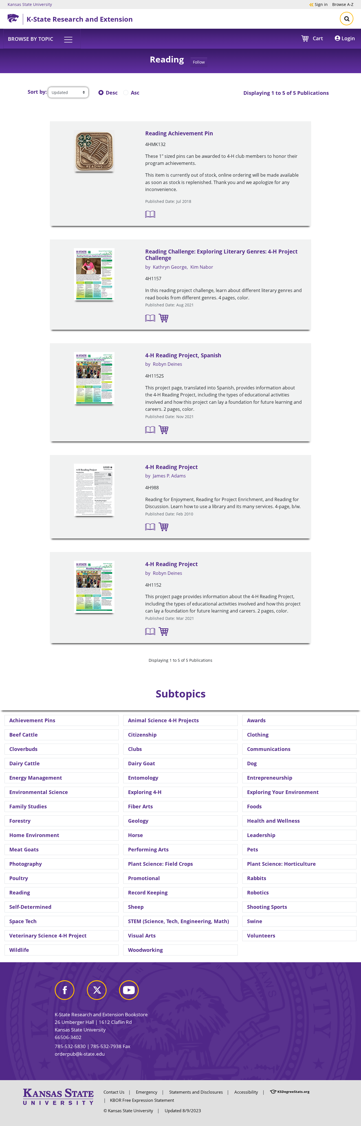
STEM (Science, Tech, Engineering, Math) (178, 921)
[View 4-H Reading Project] (94, 490)
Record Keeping (148, 892)
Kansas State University (30, 4)
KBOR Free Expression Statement (142, 1100)
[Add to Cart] (163, 318)
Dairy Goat (141, 763)
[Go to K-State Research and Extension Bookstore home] (15, 17)
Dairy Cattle (24, 763)
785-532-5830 (70, 1046)
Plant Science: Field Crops (160, 863)
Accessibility (246, 1092)
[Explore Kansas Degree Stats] (289, 1092)
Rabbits (256, 878)
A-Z (342, 4)
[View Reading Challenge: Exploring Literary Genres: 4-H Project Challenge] (94, 274)
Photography (25, 863)
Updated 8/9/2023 (183, 1110)
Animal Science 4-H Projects (163, 720)
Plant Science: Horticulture (281, 863)
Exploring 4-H (145, 792)
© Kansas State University (128, 1110)
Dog (252, 763)
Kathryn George (170, 267)
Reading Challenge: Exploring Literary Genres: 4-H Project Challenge (221, 255)
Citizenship (142, 734)
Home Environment (34, 835)
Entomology (143, 777)
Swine (254, 921)
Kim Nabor (201, 267)
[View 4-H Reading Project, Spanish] (94, 378)
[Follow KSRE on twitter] (102, 992)
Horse (135, 835)
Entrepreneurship (269, 777)
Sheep (136, 906)
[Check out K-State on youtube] (134, 992)
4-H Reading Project (171, 467)
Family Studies (28, 806)
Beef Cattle (23, 734)
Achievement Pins (32, 720)
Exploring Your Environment (283, 792)
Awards (256, 720)
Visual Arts (142, 935)
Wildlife (19, 949)
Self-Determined (30, 906)
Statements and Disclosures (196, 1092)
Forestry (19, 820)
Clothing (257, 734)
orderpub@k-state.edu (80, 1054)
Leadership (261, 835)
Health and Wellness (273, 820)
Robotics (258, 892)
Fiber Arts (140, 806)
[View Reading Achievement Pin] (94, 151)
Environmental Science (38, 792)
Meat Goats (24, 849)
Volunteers (261, 935)
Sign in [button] (318, 4)
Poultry (18, 878)
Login (347, 38)
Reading (19, 892)
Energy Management (35, 777)
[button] (42, 38)
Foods (254, 806)
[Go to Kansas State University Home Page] (58, 1096)
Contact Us (114, 1092)
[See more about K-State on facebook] (70, 992)
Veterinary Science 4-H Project (48, 935)
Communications (268, 749)
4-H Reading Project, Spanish (183, 355)
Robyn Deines (167, 364)
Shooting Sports (267, 906)
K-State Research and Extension (80, 19)
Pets (252, 849)
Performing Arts (148, 849)
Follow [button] (199, 62)
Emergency (146, 1092)
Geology (138, 820)
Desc (112, 92)
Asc (135, 92)
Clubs (135, 749)
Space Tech (23, 921)
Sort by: (37, 91)
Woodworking (145, 949)
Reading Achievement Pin (179, 133)
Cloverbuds (23, 749)
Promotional (144, 878)
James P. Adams (169, 476)
